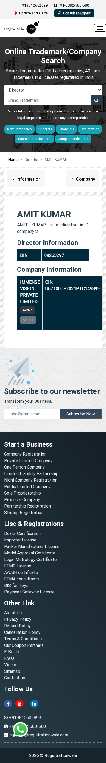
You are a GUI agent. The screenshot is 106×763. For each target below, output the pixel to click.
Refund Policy (17, 625)
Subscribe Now (80, 414)
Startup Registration (23, 512)
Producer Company (22, 499)
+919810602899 (34, 5)
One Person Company (24, 467)
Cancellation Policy (22, 632)
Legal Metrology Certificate (30, 559)
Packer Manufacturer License (31, 546)
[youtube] (19, 703)
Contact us (14, 677)
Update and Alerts (33, 13)
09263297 (54, 255)
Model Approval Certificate (29, 553)
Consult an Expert (77, 13)
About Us (13, 612)
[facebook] (8, 703)
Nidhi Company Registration (30, 480)
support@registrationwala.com (39, 735)
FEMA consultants (21, 579)
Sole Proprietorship (22, 493)
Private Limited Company (28, 460)
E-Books (12, 651)
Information (28, 179)
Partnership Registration (27, 506)
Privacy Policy (17, 619)
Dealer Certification (22, 533)
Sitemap (12, 671)
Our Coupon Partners (23, 645)
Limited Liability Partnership (31, 473)
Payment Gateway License (29, 592)
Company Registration (25, 454)
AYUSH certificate (21, 572)
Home (13, 159)
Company (85, 179)
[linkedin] (34, 703)
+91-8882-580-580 (73, 5)
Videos (10, 664)
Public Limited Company (27, 486)
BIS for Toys (16, 585)
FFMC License (17, 566)
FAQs (9, 658)
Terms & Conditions (23, 638)
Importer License (20, 540)
